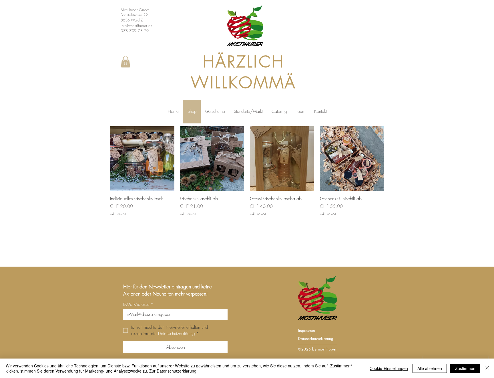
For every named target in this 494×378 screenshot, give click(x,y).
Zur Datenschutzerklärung (172, 371)
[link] (125, 62)
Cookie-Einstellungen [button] (389, 368)
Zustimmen (465, 368)
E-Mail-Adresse (138, 304)
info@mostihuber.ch (136, 25)
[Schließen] (487, 368)
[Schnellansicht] (142, 158)
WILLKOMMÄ (243, 82)
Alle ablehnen (429, 368)
